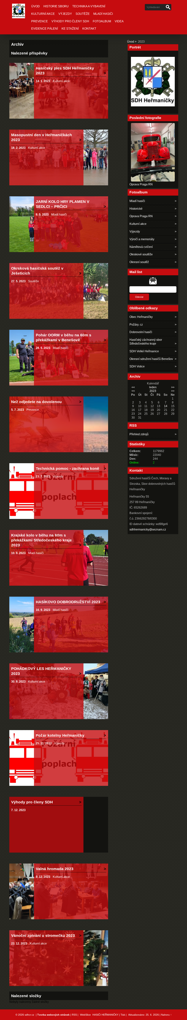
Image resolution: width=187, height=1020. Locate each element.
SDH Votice (137, 366)
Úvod (35, 6)
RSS (74, 1014)
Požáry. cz (136, 324)
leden (153, 387)
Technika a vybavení (88, 6)
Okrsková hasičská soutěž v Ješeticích (37, 270)
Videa (119, 21)
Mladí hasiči (103, 13)
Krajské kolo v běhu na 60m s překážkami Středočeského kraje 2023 (41, 540)
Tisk (123, 1014)
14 (165, 406)
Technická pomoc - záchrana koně (67, 468)
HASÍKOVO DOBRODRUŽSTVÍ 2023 (68, 602)
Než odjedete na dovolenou (36, 402)
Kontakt (89, 28)
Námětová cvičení (141, 246)
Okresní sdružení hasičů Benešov (151, 358)
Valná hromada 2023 (54, 869)
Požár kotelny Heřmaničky (60, 735)
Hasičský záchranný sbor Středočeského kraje (145, 341)
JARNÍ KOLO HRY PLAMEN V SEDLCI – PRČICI (62, 204)
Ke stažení (70, 28)
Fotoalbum (102, 21)
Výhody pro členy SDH (70, 21)
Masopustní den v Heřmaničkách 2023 (41, 137)
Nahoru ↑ (166, 1014)
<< (133, 387)
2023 (153, 390)
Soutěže (83, 13)
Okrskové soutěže (141, 254)
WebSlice (85, 1014)
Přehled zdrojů (138, 434)
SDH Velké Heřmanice (144, 351)
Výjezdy (65, 13)
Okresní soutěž (139, 262)
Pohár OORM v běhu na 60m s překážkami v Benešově (63, 337)
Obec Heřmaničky (141, 316)
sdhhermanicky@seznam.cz (147, 529)
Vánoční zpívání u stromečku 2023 (43, 935)
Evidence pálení (44, 28)
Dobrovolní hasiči (140, 332)
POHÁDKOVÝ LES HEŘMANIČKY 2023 (41, 671)
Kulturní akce (43, 13)
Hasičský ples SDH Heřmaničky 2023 (65, 70)
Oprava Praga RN (141, 184)
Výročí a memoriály (141, 239)
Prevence (39, 21)
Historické (135, 208)
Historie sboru (56, 6)
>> (172, 387)
